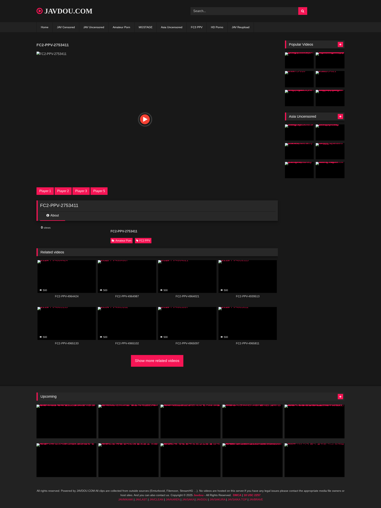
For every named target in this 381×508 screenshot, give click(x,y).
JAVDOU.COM (67, 11)
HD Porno (217, 27)
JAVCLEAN (156, 499)
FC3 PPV (196, 27)
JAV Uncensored (93, 27)
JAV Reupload (240, 27)
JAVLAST (141, 499)
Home (44, 27)
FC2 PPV (144, 240)
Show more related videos (157, 361)
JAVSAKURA (217, 499)
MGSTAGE (145, 27)
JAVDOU (201, 499)
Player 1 (45, 191)
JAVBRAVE (256, 499)
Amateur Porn (121, 27)
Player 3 (81, 191)
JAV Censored (66, 27)
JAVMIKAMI (125, 499)
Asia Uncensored (171, 27)
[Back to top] (368, 496)
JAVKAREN (173, 499)
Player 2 (63, 191)
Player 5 (99, 191)
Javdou (198, 495)
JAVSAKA (188, 499)
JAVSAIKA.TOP (237, 499)
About (54, 215)
